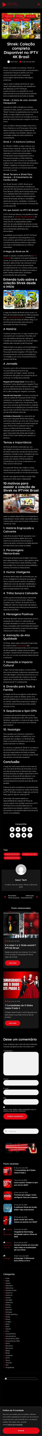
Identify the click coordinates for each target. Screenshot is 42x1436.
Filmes (7, 20)
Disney (8, 1305)
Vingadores (9, 1367)
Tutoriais (8, 1363)
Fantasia (8, 1312)
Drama (8, 1307)
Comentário (8, 1051)
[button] (38, 4)
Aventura (8, 16)
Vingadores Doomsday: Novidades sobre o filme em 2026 (25, 1234)
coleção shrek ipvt (29, 854)
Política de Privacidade (15, 1425)
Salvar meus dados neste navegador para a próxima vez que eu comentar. (19, 1110)
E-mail (6, 1088)
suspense (8, 1355)
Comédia (19, 16)
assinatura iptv (10, 1290)
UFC (7, 1365)
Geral (7, 1324)
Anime (7, 1283)
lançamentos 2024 (12, 1338)
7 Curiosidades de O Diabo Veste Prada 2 (19, 1006)
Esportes (8, 1310)
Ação (7, 1278)
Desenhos (30, 16)
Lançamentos (10, 1334)
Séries (7, 1351)
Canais (8, 1298)
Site (4, 1098)
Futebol (8, 1322)
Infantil (26, 20)
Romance (9, 1346)
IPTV (7, 1331)
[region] (21, 1421)
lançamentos (21, 645)
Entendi (21, 1431)
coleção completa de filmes (24, 217)
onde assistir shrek (12, 858)
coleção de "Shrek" (12, 854)
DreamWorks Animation (16, 317)
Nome (6, 1079)
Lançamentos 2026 (12, 1341)
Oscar (7, 1343)
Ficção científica (11, 1314)
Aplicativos (9, 1288)
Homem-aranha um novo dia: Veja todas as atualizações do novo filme (26, 1247)
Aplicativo (9, 1285)
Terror (7, 1358)
